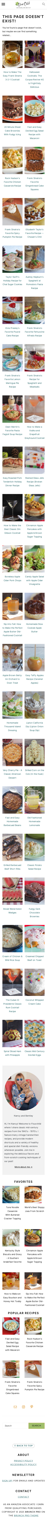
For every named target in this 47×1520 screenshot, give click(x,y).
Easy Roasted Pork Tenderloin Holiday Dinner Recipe (12, 482)
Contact (23, 1497)
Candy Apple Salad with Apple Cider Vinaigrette (34, 580)
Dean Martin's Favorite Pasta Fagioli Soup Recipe (12, 431)
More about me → (23, 1167)
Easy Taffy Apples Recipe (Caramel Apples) (35, 679)
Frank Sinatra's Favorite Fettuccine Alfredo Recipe (34, 332)
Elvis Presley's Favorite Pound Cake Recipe (12, 332)
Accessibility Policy (23, 1465)
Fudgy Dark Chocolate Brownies (34, 913)
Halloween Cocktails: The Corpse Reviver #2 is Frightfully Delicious (34, 79)
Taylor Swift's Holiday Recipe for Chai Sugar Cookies (12, 281)
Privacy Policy (23, 1461)
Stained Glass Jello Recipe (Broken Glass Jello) (34, 482)
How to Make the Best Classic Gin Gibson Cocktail (12, 529)
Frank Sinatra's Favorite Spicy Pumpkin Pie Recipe (12, 233)
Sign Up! (7, 1481)
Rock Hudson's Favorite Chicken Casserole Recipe (12, 182)
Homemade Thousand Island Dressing (12, 727)
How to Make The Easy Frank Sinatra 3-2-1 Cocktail (12, 76)
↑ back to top (23, 1446)
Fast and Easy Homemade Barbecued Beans (12, 821)
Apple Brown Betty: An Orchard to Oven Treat (12, 679)
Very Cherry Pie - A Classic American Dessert (12, 774)
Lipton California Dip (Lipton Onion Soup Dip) (34, 727)
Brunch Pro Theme (26, 1516)
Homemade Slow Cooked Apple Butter (34, 628)
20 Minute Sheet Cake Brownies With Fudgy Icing (12, 131)
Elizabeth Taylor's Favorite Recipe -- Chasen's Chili (34, 233)
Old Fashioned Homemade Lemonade (34, 821)
